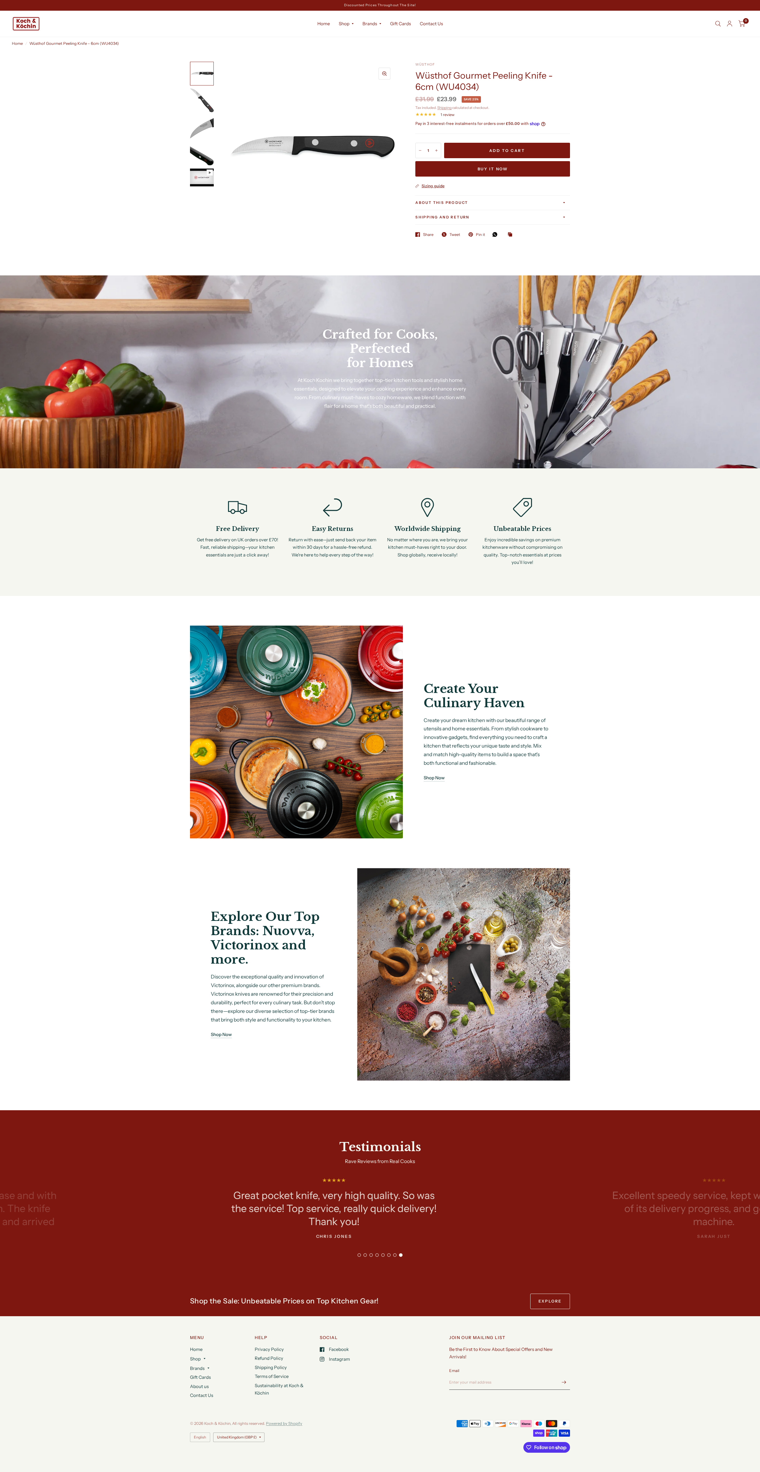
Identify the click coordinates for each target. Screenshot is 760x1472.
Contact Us (431, 23)
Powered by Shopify (284, 1423)
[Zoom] (384, 74)
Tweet (454, 234)
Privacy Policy (269, 1349)
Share (428, 234)
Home (323, 23)
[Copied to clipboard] (511, 234)
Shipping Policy (271, 1367)
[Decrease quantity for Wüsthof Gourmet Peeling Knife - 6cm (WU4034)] (420, 150)
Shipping (444, 107)
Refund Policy (269, 1358)
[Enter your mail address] (564, 1382)
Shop (344, 23)
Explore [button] (550, 1301)
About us (199, 1386)
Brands (369, 23)
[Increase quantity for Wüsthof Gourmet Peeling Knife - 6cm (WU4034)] (436, 150)
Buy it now (493, 168)
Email (454, 1370)
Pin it (480, 234)
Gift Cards (400, 23)
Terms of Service (272, 1376)
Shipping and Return (442, 217)
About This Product (441, 202)
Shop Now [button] (434, 778)
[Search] (718, 24)
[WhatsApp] (496, 234)
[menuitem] (323, 24)
